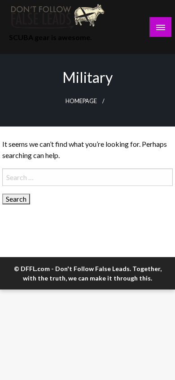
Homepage (81, 101)
